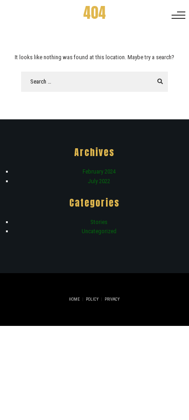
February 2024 (99, 171)
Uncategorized (99, 231)
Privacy (112, 299)
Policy (92, 299)
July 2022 (99, 181)
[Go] (160, 82)
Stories (98, 221)
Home (74, 299)
